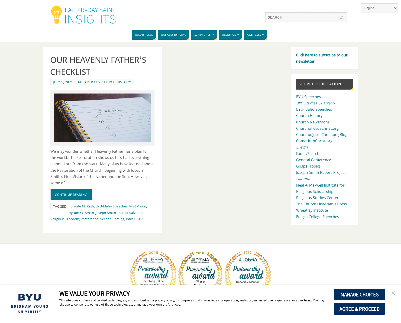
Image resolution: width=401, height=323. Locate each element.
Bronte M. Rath (82, 206)
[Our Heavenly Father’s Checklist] (102, 117)
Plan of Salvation (130, 212)
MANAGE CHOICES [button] (359, 294)
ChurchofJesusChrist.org (317, 128)
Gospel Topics (308, 166)
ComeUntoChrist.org (314, 140)
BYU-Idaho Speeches (112, 206)
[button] (393, 293)
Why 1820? (134, 219)
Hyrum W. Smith (81, 212)
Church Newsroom (312, 122)
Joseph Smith (106, 212)
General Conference (313, 159)
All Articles (89, 82)
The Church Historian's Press (321, 204)
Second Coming (112, 219)
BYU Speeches (308, 96)
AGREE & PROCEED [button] (360, 309)
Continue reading (71, 195)
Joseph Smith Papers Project (321, 172)
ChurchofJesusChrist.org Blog (321, 134)
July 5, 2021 (63, 82)
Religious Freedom (64, 219)
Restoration (90, 219)
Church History (116, 82)
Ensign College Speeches (317, 216)
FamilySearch (307, 153)
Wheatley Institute (312, 210)
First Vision (137, 206)
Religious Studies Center (317, 197)
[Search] (341, 18)
